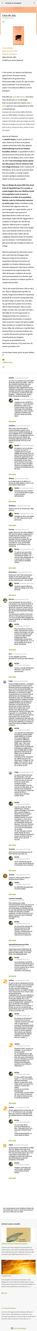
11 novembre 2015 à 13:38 (22, 1015)
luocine (11, 529)
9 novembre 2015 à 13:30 (27, 549)
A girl (15, 97)
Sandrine (12, 425)
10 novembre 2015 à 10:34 (22, 858)
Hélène (11, 478)
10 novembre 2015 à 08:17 (22, 626)
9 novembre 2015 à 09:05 (27, 445)
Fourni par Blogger (19, 1328)
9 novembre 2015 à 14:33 (27, 583)
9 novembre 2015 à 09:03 (27, 399)
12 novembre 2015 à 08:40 (22, 1122)
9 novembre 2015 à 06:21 (21, 378)
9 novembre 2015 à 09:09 (21, 478)
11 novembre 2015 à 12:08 (22, 980)
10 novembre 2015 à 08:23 (22, 730)
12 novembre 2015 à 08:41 (22, 1164)
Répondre (12, 421)
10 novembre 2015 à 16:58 (16, 900)
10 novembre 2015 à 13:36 (22, 884)
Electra (11, 599)
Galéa (11, 1145)
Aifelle (11, 378)
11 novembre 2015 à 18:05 (22, 1074)
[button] (3, 22)
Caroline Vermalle (15, 898)
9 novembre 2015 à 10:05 (23, 505)
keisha (16, 399)
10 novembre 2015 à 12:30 (22, 874)
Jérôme (11, 875)
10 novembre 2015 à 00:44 (20, 681)
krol (10, 654)
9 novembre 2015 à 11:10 (22, 529)
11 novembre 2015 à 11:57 (22, 959)
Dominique (13, 572)
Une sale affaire (6, 1276)
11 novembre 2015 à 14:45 (22, 1045)
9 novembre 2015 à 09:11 (27, 488)
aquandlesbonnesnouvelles (19, 944)
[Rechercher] (34, 3)
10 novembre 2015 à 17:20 (22, 923)
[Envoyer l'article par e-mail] (3, 360)
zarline (11, 980)
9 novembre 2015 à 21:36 (19, 654)
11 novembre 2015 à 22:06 (22, 1107)
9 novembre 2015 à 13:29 (27, 513)
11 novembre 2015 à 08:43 (22, 804)
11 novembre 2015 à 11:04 (16, 946)
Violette (12, 849)
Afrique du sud (7, 362)
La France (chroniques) (8, 1308)
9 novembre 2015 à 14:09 (24, 572)
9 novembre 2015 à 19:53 (22, 599)
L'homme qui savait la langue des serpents (14, 1243)
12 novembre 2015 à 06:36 (21, 1145)
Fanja (11, 681)
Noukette (12, 506)
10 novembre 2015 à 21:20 (26, 772)
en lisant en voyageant (13, 3)
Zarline (22, 97)
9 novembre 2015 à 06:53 (23, 425)
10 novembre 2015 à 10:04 (23, 849)
